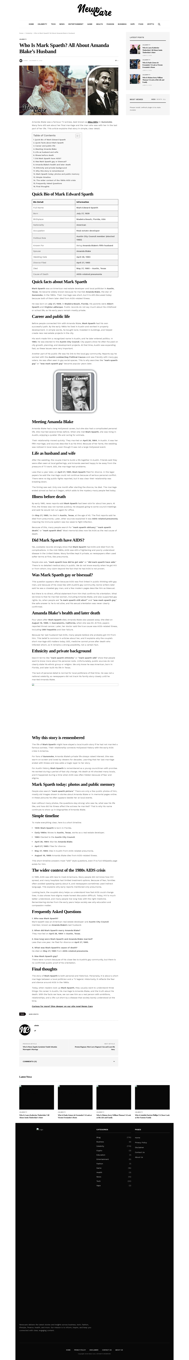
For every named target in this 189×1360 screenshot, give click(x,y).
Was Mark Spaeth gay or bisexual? (51, 161)
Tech (53, 24)
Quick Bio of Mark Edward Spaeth (50, 140)
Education (100, 1155)
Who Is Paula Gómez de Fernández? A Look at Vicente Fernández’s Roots (152, 65)
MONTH (159, 99)
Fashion (110, 24)
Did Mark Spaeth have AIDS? (48, 158)
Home (31, 24)
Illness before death (44, 155)
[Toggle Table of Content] (76, 136)
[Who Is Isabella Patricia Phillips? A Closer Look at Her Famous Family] (152, 1097)
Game (89, 24)
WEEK (153, 99)
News (62, 24)
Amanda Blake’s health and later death (53, 165)
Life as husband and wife (46, 152)
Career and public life (45, 146)
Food (140, 24)
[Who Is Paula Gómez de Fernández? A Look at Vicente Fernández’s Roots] (135, 64)
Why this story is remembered (50, 171)
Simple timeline (43, 177)
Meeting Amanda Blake (46, 149)
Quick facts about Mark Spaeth (49, 143)
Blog (98, 1137)
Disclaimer (139, 1147)
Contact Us (140, 1152)
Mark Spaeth (33, 1014)
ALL (164, 99)
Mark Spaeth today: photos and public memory (57, 174)
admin (25, 60)
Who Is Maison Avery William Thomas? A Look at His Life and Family (153, 80)
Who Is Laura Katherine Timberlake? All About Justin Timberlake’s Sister (152, 50)
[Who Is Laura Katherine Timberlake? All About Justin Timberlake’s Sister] (135, 49)
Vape (132, 24)
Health (99, 24)
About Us (139, 1157)
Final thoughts (42, 186)
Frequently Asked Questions (49, 183)
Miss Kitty (93, 122)
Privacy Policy (141, 1142)
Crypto (150, 24)
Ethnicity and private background (51, 168)
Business (122, 24)
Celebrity (42, 24)
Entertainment (75, 24)
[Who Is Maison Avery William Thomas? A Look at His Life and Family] (135, 79)
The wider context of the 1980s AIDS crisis (56, 180)
